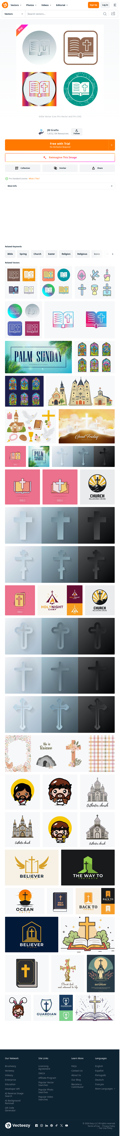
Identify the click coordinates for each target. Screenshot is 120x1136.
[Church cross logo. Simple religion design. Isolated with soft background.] (97, 487)
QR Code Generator (10, 1109)
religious (82, 253)
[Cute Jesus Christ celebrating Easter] (18, 1008)
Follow (77, 133)
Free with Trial (60, 145)
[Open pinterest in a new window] (51, 1125)
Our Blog (75, 1079)
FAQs (72, 1066)
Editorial (60, 5)
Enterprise (10, 1079)
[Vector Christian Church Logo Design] (32, 867)
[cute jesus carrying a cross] (60, 792)
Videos (45, 5)
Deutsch (97, 1079)
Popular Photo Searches (45, 1093)
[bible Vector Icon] (21, 282)
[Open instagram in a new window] (41, 1125)
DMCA (41, 1073)
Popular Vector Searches (45, 1086)
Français (97, 1084)
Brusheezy (10, 1066)
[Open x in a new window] (61, 1125)
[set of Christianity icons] (30, 426)
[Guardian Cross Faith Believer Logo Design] (53, 1008)
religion (66, 253)
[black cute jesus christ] (22, 792)
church (37, 253)
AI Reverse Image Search (12, 1094)
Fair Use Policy (103, 1127)
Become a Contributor (76, 1085)
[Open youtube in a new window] (66, 1125)
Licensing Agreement (44, 1067)
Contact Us (75, 1070)
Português (98, 1075)
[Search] (105, 14)
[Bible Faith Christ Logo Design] (95, 901)
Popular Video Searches (45, 1101)
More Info (12, 186)
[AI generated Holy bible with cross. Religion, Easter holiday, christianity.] (95, 1008)
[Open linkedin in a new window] (46, 1125)
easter (51, 253)
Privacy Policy (106, 1125)
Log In (105, 5)
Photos (30, 5)
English (97, 1066)
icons (97, 253)
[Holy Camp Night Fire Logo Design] (60, 600)
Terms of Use (91, 1125)
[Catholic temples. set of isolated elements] (80, 391)
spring (23, 253)
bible (10, 253)
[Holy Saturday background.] (101, 973)
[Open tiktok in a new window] (56, 1125)
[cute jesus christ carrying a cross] (60, 829)
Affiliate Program (42, 1079)
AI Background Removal (12, 1102)
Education (10, 1084)
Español (97, 1070)
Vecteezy (9, 1070)
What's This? (34, 178)
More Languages (101, 1088)
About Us (75, 1075)
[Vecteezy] (5, 5)
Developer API (12, 1088)
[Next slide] (108, 254)
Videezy (9, 1075)
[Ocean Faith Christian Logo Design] (24, 901)
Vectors (15, 5)
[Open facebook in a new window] (36, 1125)
